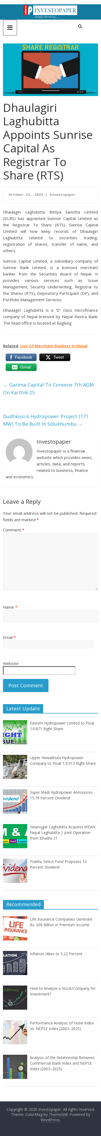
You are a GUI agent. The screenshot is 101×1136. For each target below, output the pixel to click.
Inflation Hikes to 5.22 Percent (56, 953)
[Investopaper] (50, 7)
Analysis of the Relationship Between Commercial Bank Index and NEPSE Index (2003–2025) (62, 1063)
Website (11, 663)
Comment (13, 529)
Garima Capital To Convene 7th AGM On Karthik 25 (48, 388)
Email (9, 637)
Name (10, 607)
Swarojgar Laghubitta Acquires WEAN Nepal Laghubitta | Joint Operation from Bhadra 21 (62, 832)
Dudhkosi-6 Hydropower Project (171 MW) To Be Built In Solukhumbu (45, 420)
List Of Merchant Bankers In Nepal (54, 345)
